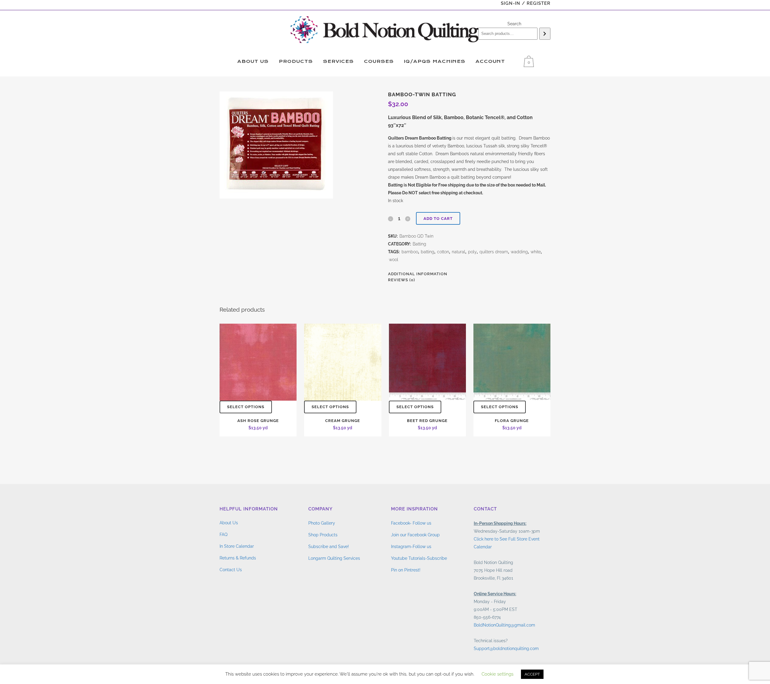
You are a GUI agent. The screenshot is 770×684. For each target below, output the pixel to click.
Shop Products (322, 534)
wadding (519, 251)
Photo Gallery (321, 523)
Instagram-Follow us (411, 546)
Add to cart (438, 218)
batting (427, 251)
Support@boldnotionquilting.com (506, 648)
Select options (245, 407)
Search (514, 23)
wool (393, 259)
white (536, 251)
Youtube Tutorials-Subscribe (419, 558)
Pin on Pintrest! (405, 570)
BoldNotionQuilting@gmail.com (504, 625)
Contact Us (231, 569)
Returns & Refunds (238, 558)
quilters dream (493, 251)
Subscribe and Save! (328, 546)
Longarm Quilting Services (334, 558)
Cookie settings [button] (497, 674)
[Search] (544, 34)
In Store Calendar (237, 546)
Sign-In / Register (525, 3)
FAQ (223, 534)
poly (472, 251)
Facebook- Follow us (411, 523)
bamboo (410, 251)
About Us (229, 522)
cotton (443, 251)
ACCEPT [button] (532, 674)
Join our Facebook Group (415, 534)
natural (458, 251)
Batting (419, 244)
